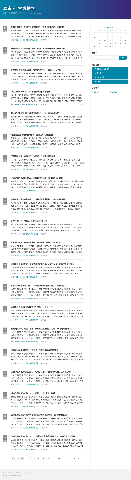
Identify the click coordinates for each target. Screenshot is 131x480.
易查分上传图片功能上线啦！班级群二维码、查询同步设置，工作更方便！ (41, 372)
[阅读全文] (82, 40)
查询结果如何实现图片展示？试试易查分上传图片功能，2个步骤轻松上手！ (42, 329)
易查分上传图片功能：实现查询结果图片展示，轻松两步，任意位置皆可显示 (42, 264)
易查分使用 (99, 73)
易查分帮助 (113, 92)
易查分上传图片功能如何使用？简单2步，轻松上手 (32, 307)
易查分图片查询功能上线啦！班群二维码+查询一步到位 (34, 393)
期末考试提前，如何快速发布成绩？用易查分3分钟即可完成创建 (37, 27)
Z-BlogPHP (14, 473)
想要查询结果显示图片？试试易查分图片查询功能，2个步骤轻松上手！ (40, 415)
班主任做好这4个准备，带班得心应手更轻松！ (30, 221)
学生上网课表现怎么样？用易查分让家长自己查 (30, 92)
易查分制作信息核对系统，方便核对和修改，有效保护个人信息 (37, 178)
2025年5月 (110, 27)
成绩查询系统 (100, 77)
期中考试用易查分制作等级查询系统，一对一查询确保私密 (35, 113)
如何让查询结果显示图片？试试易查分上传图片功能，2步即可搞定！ (39, 286)
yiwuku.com (30, 473)
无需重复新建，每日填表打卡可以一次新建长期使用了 (33, 156)
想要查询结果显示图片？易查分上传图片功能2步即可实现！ (35, 350)
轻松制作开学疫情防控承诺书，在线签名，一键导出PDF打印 (36, 243)
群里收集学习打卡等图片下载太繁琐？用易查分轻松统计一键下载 (38, 49)
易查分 (17, 40)
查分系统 (98, 81)
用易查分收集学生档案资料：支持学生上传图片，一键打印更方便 (38, 199)
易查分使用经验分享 (31, 40)
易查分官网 (95, 92)
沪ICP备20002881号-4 (15, 475)
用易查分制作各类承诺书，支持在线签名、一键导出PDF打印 (36, 70)
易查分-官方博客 (19, 8)
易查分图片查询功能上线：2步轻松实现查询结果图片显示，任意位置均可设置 (43, 436)
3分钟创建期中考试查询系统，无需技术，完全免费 (32, 135)
